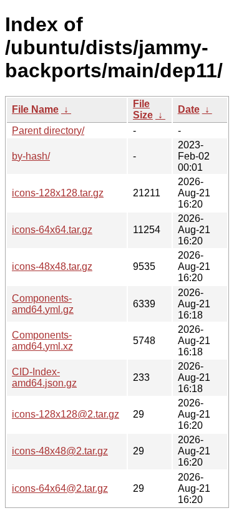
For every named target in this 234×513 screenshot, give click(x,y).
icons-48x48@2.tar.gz (60, 451)
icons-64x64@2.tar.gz (60, 488)
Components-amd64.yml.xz (42, 341)
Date (189, 109)
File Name (35, 109)
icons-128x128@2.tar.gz (65, 414)
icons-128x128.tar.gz (58, 193)
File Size (143, 109)
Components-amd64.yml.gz (43, 304)
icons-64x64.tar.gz (52, 229)
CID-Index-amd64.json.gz (44, 377)
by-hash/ (31, 156)
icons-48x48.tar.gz (52, 266)
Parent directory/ (48, 130)
